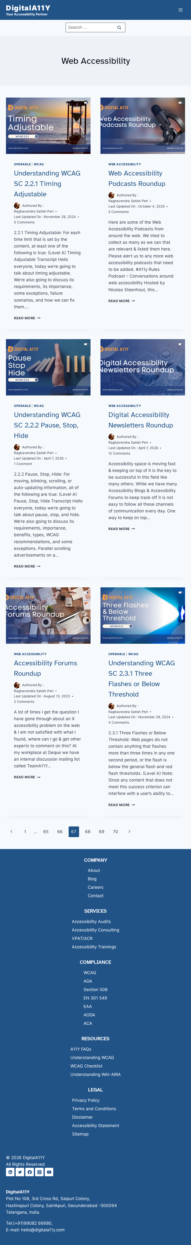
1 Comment (23, 464)
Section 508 (95, 989)
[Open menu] (180, 10)
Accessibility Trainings (94, 946)
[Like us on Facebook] (29, 1172)
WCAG (39, 164)
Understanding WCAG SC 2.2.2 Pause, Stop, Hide (47, 425)
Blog (92, 878)
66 (60, 831)
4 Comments (118, 722)
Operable (22, 164)
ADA (88, 981)
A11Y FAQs (80, 1049)
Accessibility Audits (91, 921)
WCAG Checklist (86, 1066)
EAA (88, 1006)
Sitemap (80, 1134)
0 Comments (24, 222)
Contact (95, 895)
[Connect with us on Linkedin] (10, 1172)
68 (87, 831)
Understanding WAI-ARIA (95, 1074)
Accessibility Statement (95, 1125)
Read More (27, 318)
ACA (88, 1023)
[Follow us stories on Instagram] (39, 1172)
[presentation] (48, 126)
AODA (89, 1014)
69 (101, 831)
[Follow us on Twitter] (20, 1172)
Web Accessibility (124, 164)
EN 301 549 (95, 998)
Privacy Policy (85, 1100)
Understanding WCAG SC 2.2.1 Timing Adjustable (47, 183)
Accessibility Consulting (95, 929)
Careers (95, 887)
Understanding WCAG (92, 1057)
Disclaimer (82, 1117)
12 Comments (119, 453)
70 (115, 831)
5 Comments (118, 212)
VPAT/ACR (82, 938)
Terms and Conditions (94, 1108)
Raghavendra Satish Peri (33, 211)
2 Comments (24, 702)
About (94, 870)
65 (45, 831)
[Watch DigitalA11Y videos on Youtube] (49, 1172)
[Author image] (17, 206)
